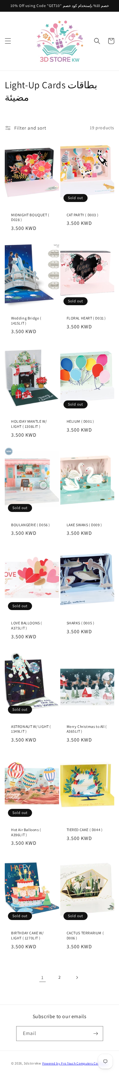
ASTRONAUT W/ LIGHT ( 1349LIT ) (31, 729)
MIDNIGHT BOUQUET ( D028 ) (30, 217)
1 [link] (42, 977)
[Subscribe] (96, 1033)
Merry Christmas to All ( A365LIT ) (87, 729)
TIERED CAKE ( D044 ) (85, 829)
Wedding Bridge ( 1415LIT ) (26, 321)
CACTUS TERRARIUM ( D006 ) (85, 935)
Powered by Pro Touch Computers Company (75, 1063)
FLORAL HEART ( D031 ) (86, 318)
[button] (8, 41)
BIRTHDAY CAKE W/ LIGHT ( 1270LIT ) (27, 935)
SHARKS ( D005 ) (81, 623)
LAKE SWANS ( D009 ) (84, 524)
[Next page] (77, 977)
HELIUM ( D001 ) (80, 421)
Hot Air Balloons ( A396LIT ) (26, 832)
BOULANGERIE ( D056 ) (30, 524)
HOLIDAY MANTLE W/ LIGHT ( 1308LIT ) (29, 424)
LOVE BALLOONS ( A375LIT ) (26, 625)
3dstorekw (32, 1063)
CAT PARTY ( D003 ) (83, 214)
